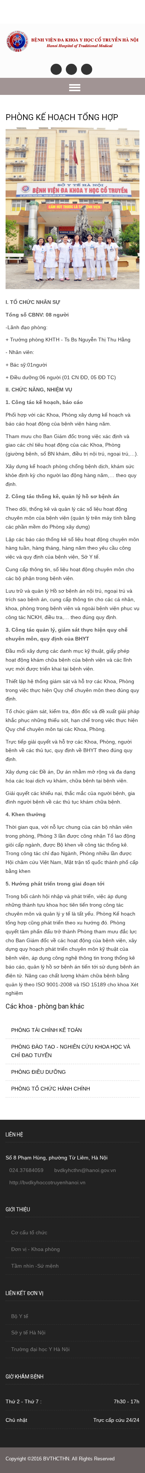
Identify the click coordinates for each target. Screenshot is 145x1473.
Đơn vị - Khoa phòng (35, 1249)
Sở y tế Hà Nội (28, 1332)
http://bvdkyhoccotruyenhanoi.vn (47, 1182)
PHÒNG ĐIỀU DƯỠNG (38, 1072)
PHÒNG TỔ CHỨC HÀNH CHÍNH (50, 1089)
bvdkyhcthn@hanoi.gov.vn (85, 1170)
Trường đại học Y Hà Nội (40, 1349)
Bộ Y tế (19, 1316)
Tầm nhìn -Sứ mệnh (35, 1266)
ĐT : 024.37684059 (71, 17)
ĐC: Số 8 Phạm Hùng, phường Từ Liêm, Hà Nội (68, 8)
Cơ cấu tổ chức (29, 1232)
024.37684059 (26, 1170)
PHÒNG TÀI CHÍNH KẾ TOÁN (46, 1030)
